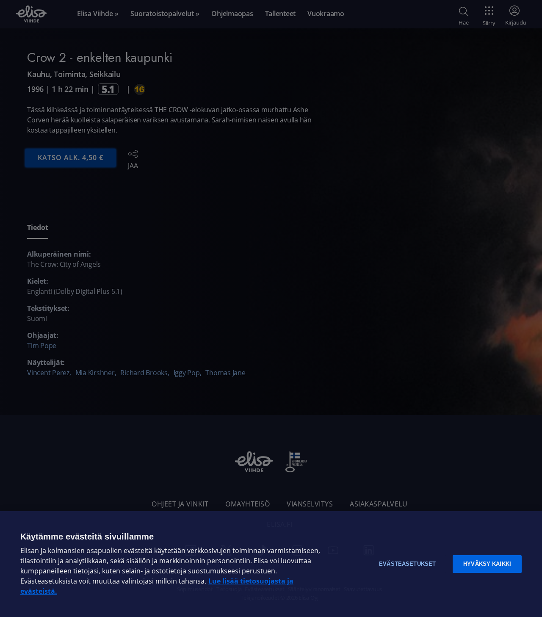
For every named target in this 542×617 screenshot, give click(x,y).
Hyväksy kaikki (487, 564)
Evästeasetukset (407, 564)
